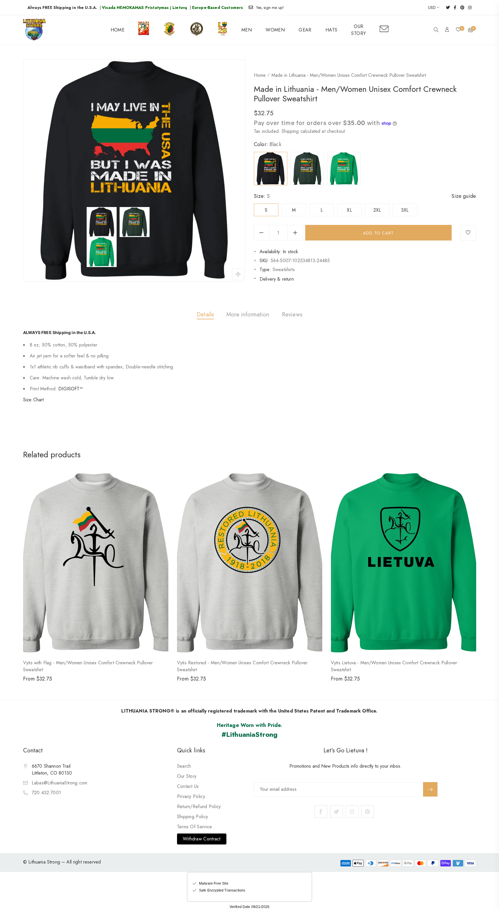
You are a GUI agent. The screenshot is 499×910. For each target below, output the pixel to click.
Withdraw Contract (202, 839)
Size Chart (33, 399)
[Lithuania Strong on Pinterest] (460, 7)
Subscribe (430, 789)
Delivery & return (277, 279)
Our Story (187, 776)
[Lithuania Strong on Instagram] (468, 7)
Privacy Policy (191, 796)
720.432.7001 (46, 792)
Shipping (290, 131)
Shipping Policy (192, 816)
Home (260, 75)
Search (184, 766)
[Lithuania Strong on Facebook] (453, 7)
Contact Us (188, 786)
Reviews (292, 314)
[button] (436, 30)
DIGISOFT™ (70, 388)
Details (205, 314)
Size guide (463, 196)
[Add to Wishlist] (468, 232)
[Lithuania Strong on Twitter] (446, 7)
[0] (458, 30)
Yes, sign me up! (270, 7)
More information (247, 314)
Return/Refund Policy (199, 806)
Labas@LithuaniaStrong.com (59, 783)
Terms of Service (194, 826)
